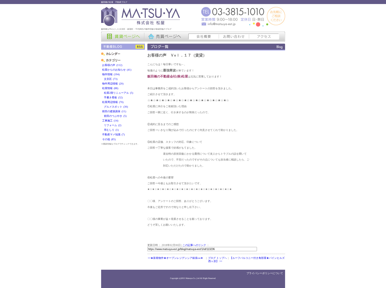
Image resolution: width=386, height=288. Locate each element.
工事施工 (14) (110, 120)
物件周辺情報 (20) (112, 83)
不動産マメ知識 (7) (113, 134)
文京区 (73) (109, 79)
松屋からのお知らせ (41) (116, 69)
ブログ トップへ (217, 258)
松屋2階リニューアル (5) (117, 93)
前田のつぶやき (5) (114, 116)
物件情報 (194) (111, 74)
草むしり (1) (110, 130)
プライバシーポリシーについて (264, 273)
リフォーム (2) (111, 125)
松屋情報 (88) (110, 88)
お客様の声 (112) (112, 65)
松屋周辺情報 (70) (112, 102)
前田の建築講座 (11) (114, 111)
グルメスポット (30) (115, 106)
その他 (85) (109, 139)
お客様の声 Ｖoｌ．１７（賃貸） (177, 55)
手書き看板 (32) (112, 97)
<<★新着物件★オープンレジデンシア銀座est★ (175, 258)
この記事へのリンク (194, 245)
